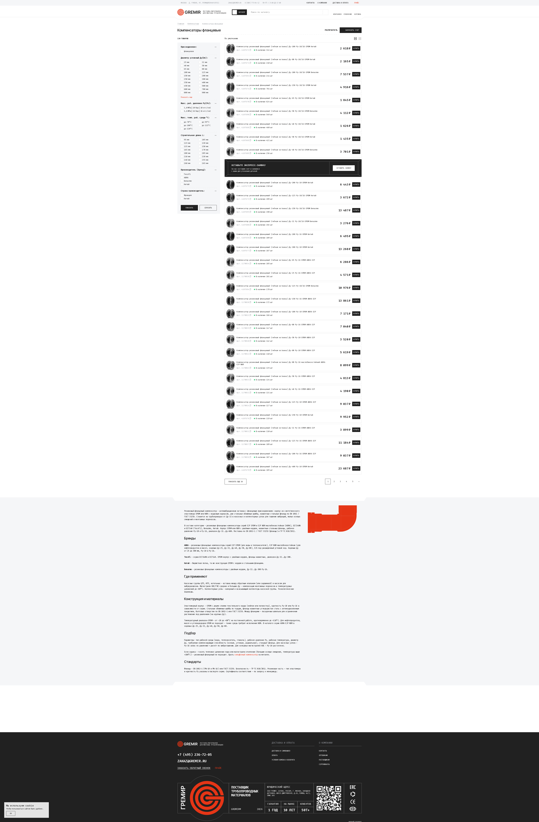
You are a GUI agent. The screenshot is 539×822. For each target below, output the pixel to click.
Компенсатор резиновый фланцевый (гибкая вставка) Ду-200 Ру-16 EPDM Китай (275, 234)
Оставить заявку (343, 168)
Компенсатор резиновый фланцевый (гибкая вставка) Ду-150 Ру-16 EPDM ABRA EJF (276, 299)
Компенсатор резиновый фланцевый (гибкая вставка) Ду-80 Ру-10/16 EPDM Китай (276, 59)
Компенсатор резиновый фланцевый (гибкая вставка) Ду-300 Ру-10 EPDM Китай (275, 247)
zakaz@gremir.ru (234, 3)
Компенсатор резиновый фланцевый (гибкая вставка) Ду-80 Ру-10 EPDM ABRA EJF (276, 350)
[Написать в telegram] (220, 754)
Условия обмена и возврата (283, 760)
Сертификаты (324, 764)
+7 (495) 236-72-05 (194, 754)
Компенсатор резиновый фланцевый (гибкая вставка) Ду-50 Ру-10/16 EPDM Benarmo (277, 111)
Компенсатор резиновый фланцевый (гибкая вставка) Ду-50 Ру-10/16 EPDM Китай (276, 137)
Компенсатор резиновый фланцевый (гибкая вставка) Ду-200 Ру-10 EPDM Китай (275, 183)
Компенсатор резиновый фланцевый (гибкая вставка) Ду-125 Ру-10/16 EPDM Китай (276, 195)
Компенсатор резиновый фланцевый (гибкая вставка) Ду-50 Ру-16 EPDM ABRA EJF (276, 376)
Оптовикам (323, 755)
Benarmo (188, 181)
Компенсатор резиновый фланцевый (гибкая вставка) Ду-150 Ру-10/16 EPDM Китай (276, 85)
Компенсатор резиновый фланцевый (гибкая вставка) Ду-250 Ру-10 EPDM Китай (275, 415)
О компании (325, 742)
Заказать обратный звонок (193, 768)
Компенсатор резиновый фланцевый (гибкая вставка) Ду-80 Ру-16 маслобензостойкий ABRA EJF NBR (281, 363)
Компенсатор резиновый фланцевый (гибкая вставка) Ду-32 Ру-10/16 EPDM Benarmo (277, 221)
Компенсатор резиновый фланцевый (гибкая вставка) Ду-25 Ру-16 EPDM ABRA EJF (276, 273)
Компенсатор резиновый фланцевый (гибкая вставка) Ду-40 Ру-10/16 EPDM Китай (276, 124)
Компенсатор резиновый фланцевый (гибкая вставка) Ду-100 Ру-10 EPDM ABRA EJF (276, 312)
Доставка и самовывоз (281, 751)
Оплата (275, 755)
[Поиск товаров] (325, 12)
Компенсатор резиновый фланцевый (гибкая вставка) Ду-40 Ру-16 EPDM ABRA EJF (276, 389)
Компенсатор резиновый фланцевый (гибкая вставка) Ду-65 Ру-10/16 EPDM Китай (276, 98)
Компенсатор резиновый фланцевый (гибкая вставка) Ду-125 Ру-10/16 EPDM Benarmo (278, 286)
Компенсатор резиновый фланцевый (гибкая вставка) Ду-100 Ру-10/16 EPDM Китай (276, 46)
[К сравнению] (327, 48)
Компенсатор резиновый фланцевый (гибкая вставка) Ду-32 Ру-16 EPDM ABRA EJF (276, 428)
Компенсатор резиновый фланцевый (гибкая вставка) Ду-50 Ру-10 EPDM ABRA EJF (276, 337)
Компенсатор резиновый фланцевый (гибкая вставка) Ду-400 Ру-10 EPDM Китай (275, 467)
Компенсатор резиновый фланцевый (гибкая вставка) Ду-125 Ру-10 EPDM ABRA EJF (276, 402)
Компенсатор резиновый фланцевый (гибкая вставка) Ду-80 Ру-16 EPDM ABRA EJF (276, 325)
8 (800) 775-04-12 (252, 3)
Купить (356, 48)
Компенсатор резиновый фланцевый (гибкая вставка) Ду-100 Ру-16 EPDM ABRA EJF (276, 454)
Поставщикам (324, 760)
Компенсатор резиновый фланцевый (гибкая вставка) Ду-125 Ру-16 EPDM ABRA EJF (276, 441)
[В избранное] (332, 48)
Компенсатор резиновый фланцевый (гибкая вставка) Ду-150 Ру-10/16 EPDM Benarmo (278, 208)
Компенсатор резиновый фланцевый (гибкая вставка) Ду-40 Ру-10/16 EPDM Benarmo (277, 150)
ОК (11, 813)
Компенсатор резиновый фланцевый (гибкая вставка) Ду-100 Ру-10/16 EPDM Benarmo (278, 72)
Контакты (322, 751)
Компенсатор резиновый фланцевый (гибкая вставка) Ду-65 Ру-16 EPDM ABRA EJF (276, 260)
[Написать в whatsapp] (227, 754)
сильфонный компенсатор (246, 654)
